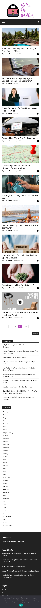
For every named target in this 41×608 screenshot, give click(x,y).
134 (25, 326)
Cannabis (6, 424)
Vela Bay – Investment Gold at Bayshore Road (17, 387)
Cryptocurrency (8, 433)
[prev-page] (10, 326)
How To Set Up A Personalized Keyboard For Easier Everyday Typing (19, 369)
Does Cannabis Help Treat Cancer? (18, 285)
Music (5, 483)
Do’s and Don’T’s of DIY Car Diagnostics (20, 138)
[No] (39, 602)
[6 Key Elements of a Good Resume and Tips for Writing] (20, 97)
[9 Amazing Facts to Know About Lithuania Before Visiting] (20, 154)
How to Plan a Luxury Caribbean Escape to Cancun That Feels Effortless (20, 352)
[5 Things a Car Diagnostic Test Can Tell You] (20, 184)
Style (4, 510)
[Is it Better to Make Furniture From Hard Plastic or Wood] (20, 301)
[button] (3, 22)
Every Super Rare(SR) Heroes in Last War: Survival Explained (18, 398)
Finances (6, 448)
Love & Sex (7, 477)
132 (15, 326)
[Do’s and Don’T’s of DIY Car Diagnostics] (20, 126)
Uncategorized (8, 525)
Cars (4, 427)
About (4, 590)
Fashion (5, 442)
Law (4, 471)
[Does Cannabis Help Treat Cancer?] (20, 273)
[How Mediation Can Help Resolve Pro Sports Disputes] (20, 244)
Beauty (5, 412)
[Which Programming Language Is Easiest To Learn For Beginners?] (20, 67)
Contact (4, 593)
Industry (5, 465)
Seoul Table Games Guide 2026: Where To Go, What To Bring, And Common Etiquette (20, 392)
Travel (5, 522)
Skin (4, 504)
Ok (21, 605)
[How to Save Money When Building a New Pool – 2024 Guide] (20, 37)
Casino (5, 430)
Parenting (6, 489)
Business (6, 421)
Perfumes (6, 492)
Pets (4, 495)
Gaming (5, 454)
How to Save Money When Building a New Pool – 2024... (19, 49)
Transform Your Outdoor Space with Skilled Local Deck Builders (20, 381)
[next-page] (30, 326)
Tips (4, 519)
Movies (5, 480)
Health (5, 460)
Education (6, 439)
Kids (4, 468)
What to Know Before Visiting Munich (14, 358)
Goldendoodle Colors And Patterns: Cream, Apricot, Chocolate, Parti (19, 375)
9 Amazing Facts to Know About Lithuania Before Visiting (17, 166)
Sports (5, 507)
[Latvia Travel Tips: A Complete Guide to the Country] (20, 214)
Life (4, 474)
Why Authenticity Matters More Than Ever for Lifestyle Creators (20, 346)
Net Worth (6, 486)
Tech (4, 513)
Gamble (5, 451)
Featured (6, 445)
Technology (7, 516)
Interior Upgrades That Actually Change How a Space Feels (19, 363)
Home (5, 463)
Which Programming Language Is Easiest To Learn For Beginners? (17, 79)
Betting (5, 415)
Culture (5, 436)
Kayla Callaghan (7, 53)
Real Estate (6, 498)
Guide (5, 457)
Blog (4, 418)
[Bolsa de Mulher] (20, 10)
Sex (4, 501)
